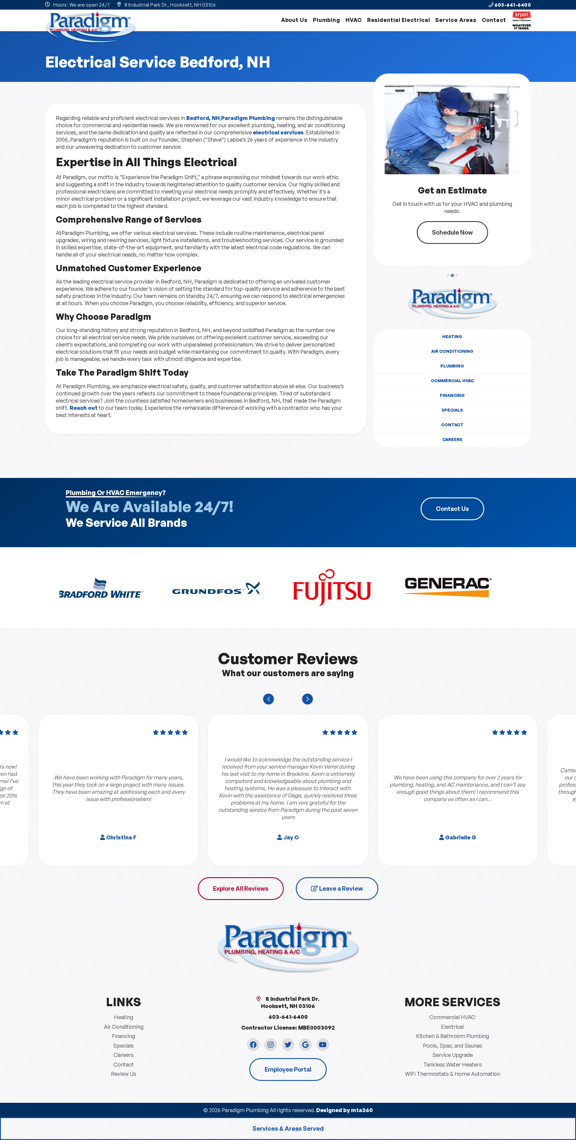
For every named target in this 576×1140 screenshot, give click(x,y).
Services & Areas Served (288, 1128)
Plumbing (326, 19)
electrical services (278, 132)
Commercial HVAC (452, 380)
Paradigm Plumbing (248, 118)
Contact (494, 19)
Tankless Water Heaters (452, 1064)
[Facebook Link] (253, 1044)
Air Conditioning (452, 351)
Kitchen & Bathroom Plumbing (452, 1036)
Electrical (452, 1026)
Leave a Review (340, 888)
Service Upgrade (452, 1055)
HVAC (354, 19)
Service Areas (455, 19)
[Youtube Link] (322, 1044)
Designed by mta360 (344, 1110)
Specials (452, 409)
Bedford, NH (203, 118)
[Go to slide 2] (452, 275)
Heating (452, 336)
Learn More (460, 228)
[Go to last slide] (268, 699)
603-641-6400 (512, 5)
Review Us (123, 1073)
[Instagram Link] (270, 1044)
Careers (452, 439)
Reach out (84, 407)
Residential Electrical (398, 19)
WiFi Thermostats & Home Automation (452, 1073)
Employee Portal (288, 1069)
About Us (294, 19)
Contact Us (452, 508)
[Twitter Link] (288, 1044)
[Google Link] (305, 1044)
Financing (452, 395)
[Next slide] (307, 699)
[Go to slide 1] (448, 275)
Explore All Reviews (240, 888)
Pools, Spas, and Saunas (452, 1045)
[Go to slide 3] (456, 275)
